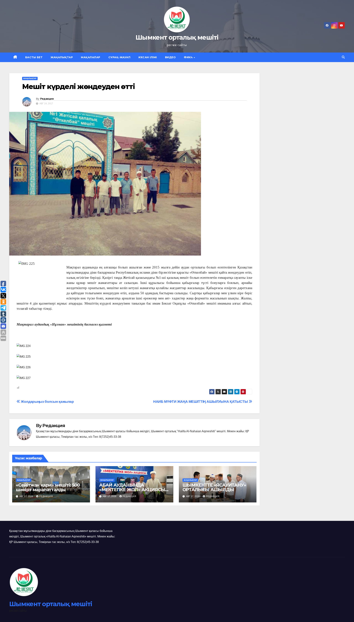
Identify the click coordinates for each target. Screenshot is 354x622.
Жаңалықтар (62, 57)
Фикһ (188, 57)
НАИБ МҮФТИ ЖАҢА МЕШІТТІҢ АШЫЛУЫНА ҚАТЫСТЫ (201, 401)
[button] (343, 57)
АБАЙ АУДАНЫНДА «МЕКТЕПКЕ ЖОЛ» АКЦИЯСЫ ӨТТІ (132, 489)
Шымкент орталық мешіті (177, 37)
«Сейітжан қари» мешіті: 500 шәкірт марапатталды (48, 487)
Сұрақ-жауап (119, 57)
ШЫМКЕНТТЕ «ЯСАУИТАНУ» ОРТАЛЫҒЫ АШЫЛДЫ (214, 487)
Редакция (46, 98)
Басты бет (34, 57)
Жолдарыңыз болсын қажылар (47, 401)
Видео (170, 57)
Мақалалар (90, 57)
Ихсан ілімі (147, 57)
